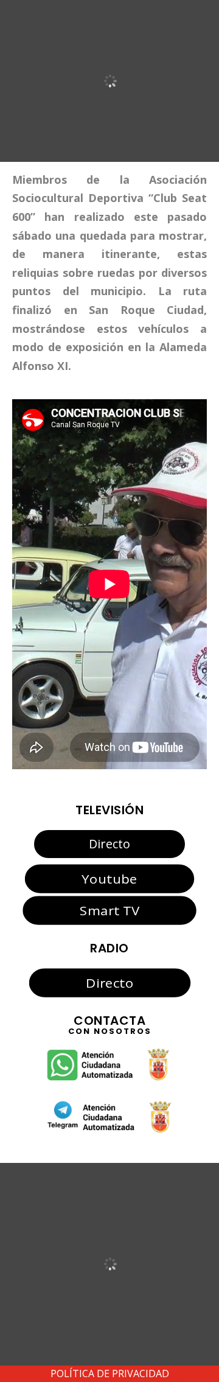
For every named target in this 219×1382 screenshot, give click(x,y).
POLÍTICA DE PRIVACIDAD (109, 1373)
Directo (109, 844)
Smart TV (109, 910)
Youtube (109, 878)
